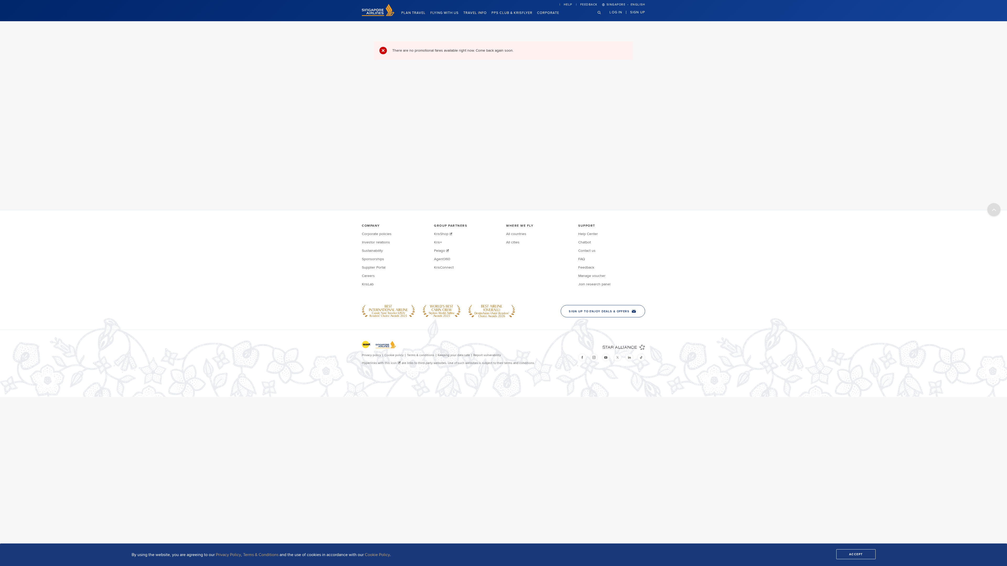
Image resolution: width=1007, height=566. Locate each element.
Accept (856, 554)
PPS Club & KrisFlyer (511, 12)
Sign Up (637, 12)
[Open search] (602, 16)
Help (568, 4)
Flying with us (444, 12)
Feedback (589, 4)
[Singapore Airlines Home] (378, 14)
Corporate (548, 12)
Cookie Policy (377, 555)
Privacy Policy (228, 555)
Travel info (475, 12)
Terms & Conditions (260, 555)
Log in (615, 12)
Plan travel (413, 12)
